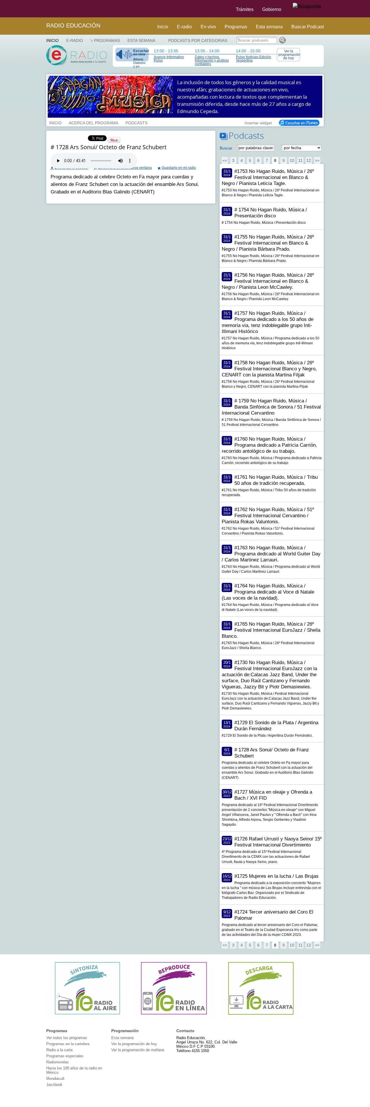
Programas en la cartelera (67, 1044)
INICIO (55, 122)
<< (225, 160)
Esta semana (269, 26)
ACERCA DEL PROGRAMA (93, 122)
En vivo (208, 26)
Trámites (245, 9)
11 (300, 160)
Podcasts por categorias (197, 40)
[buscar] (307, 6)
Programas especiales (65, 1056)
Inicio (162, 26)
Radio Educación (73, 25)
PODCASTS (136, 122)
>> (317, 160)
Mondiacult (55, 1078)
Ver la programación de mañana (137, 1050)
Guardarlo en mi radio (179, 168)
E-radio (184, 26)
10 (292, 160)
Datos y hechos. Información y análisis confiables (212, 60)
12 (308, 160)
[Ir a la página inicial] (43, 8)
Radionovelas (57, 1062)
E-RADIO (74, 40)
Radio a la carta (59, 1050)
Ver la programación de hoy (289, 54)
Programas (236, 26)
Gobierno (271, 9)
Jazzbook (54, 1084)
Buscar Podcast (307, 26)
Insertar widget (258, 122)
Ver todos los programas (66, 1038)
